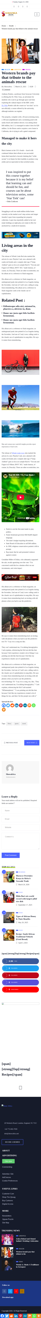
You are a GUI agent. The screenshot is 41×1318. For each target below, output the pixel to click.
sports (16, 723)
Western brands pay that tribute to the (25, 1253)
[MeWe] (25, 705)
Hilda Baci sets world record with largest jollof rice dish (26, 899)
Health (11, 26)
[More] (4, 710)
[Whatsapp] (34, 705)
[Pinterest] (21, 705)
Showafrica (8, 87)
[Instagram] (22, 1291)
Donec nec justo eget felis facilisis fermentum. (19, 314)
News (9, 723)
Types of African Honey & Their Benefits (26, 917)
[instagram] (23, 6)
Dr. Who (5, 105)
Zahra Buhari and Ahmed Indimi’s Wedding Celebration (27, 1240)
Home (4, 26)
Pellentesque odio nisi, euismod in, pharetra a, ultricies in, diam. (19, 307)
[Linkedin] (16, 705)
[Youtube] (16, 1291)
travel (24, 723)
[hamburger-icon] (36, 14)
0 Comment (6, 89)
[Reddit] (12, 705)
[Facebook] (14, 6)
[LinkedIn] (27, 6)
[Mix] (29, 705)
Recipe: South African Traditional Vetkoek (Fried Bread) (25, 936)
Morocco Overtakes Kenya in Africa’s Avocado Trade (24, 878)
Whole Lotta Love (18, 453)
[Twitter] (19, 6)
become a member (12, 1142)
